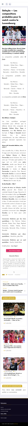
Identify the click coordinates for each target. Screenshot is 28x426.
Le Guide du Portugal (4, 411)
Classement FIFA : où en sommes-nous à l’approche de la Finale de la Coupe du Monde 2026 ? (12, 346)
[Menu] (2, 4)
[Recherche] (6, 4)
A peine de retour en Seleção (11, 187)
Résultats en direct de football (6, 409)
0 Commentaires (17, 274)
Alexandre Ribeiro (9, 316)
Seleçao (3, 274)
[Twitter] (14, 272)
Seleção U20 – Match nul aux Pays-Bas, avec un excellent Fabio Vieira (13, 284)
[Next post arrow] (24, 291)
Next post (5, 288)
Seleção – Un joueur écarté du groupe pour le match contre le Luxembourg (13, 291)
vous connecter (16, 390)
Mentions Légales (4, 417)
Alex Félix (7, 344)
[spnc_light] (10, 4)
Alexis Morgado (8, 371)
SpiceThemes (16, 423)
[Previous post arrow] (24, 284)
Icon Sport (14, 246)
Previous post (5, 281)
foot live (2, 407)
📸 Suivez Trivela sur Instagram (14, 250)
